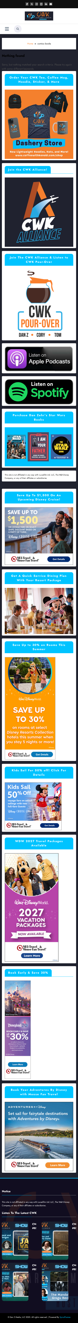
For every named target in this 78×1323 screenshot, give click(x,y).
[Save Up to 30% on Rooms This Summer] (30, 708)
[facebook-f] (27, 4)
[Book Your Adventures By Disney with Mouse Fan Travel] (39, 1136)
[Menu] (7, 29)
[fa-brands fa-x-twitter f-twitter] (32, 4)
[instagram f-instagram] (36, 4)
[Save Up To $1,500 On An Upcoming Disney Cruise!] (39, 536)
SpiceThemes (65, 1317)
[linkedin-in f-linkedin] (46, 4)
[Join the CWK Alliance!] (39, 211)
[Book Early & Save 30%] (18, 1029)
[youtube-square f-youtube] (41, 4)
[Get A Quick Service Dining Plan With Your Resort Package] (39, 611)
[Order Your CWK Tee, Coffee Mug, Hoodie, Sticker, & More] (39, 124)
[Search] (18, 29)
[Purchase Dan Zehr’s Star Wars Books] (39, 446)
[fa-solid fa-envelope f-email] (50, 4)
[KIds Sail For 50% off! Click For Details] (33, 806)
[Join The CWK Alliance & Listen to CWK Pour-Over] (39, 304)
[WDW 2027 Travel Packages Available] (31, 907)
